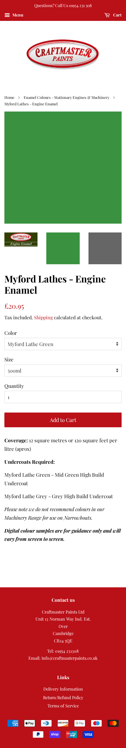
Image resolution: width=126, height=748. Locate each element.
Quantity (14, 386)
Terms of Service (63, 706)
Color (10, 333)
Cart (117, 15)
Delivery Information (63, 689)
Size (8, 359)
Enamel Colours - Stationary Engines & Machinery (66, 97)
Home (9, 97)
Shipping (43, 317)
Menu (17, 15)
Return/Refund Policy (63, 697)
